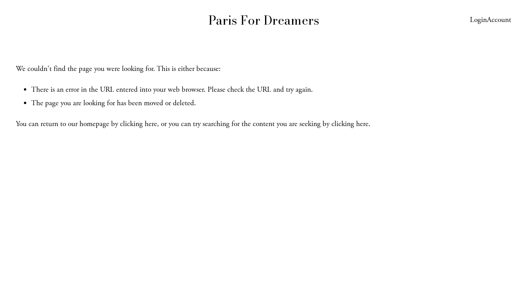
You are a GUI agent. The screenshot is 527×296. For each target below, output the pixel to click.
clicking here (138, 124)
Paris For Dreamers (263, 20)
